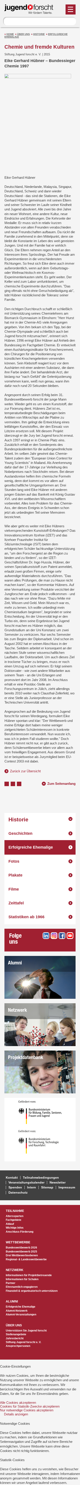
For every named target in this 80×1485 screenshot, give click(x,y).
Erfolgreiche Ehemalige (30, 847)
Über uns (23, 34)
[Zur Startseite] (30, 11)
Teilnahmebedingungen (41, 1177)
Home (10, 34)
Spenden (15, 1187)
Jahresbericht (15, 1338)
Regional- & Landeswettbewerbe (26, 1259)
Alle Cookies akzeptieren (18, 1402)
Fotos (13, 861)
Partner (10, 1283)
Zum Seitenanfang (61, 783)
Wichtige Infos (15, 1227)
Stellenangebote (16, 1334)
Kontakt (12, 1177)
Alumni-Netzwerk (17, 1310)
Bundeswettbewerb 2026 (21, 1247)
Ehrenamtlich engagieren (22, 1287)
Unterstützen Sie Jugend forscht (26, 1330)
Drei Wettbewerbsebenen (22, 1255)
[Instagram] (54, 935)
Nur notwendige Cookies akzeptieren (26, 1410)
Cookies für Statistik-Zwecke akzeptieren (30, 1406)
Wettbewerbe (18, 1242)
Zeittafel (16, 903)
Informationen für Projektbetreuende (29, 1275)
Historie (39, 34)
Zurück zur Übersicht (25, 771)
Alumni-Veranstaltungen (21, 1314)
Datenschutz (18, 1192)
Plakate (15, 875)
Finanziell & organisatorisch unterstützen (32, 1291)
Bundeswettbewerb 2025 (21, 1251)
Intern (31, 1187)
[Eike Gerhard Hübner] (37, 123)
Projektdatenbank (25, 1057)
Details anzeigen (16, 1414)
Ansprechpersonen (18, 1346)
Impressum (66, 1187)
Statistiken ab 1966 (26, 917)
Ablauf (10, 1224)
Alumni (15, 963)
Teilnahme (15, 1211)
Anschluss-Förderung (19, 1231)
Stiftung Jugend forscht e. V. (23, 1342)
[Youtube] (70, 935)
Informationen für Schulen (22, 1279)
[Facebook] (62, 935)
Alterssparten (14, 1216)
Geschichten (20, 833)
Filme (13, 889)
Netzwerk (17, 1010)
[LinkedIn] (46, 935)
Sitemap (47, 1187)
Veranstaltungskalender (26, 1182)
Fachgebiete (13, 1220)
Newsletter (58, 1182)
